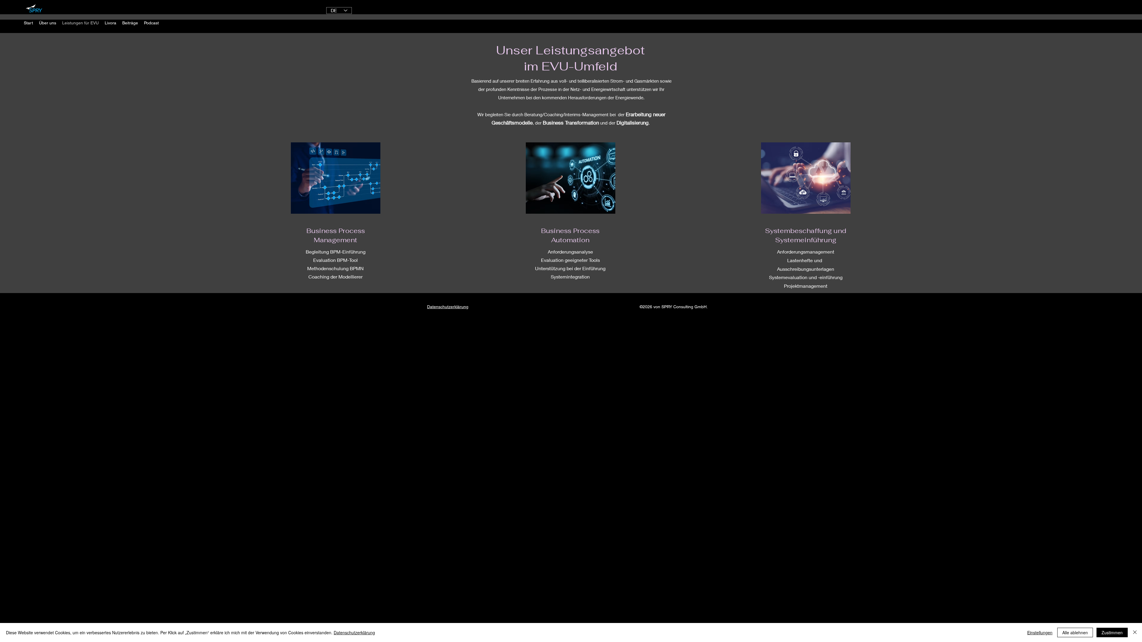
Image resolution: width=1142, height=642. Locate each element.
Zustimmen (1112, 632)
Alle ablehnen (1075, 632)
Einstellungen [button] (1039, 632)
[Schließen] (1134, 632)
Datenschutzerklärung (354, 632)
